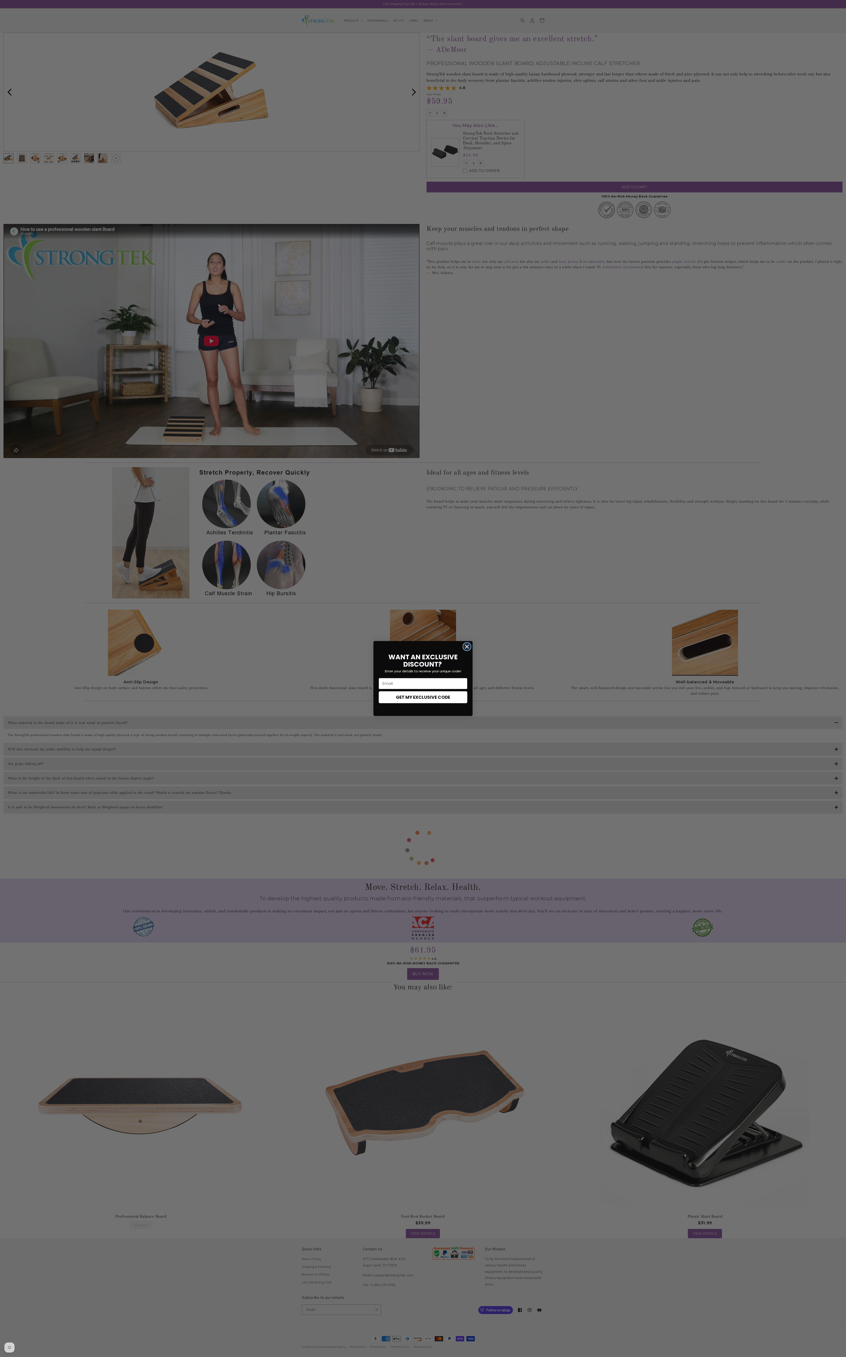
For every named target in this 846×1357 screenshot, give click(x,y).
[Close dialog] (467, 647)
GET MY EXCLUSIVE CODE (423, 697)
